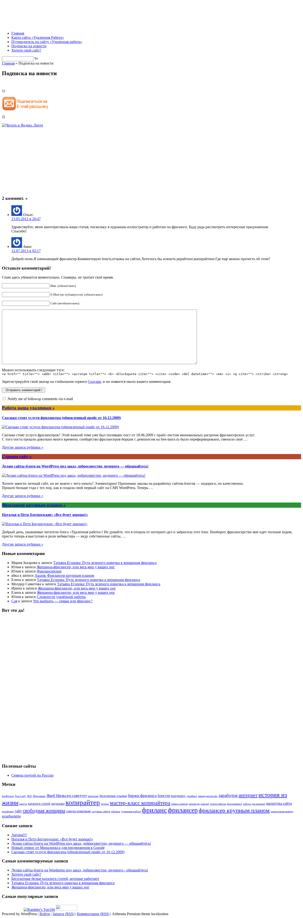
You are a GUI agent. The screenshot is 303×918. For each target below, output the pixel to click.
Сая (14, 601)
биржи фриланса (142, 795)
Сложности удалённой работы (61, 597)
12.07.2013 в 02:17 (26, 251)
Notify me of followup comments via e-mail (40, 399)
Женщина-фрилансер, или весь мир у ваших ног (76, 567)
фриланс (154, 810)
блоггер (164, 796)
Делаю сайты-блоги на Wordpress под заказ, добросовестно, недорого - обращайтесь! (79, 870)
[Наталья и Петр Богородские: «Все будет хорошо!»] (45, 524)
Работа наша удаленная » (28, 407)
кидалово (58, 803)
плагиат (205, 804)
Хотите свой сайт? (26, 50)
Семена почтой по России (32, 775)
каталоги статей (39, 803)
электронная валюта (282, 811)
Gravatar (94, 382)
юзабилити (11, 816)
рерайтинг (8, 811)
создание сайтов (101, 811)
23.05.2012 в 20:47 (26, 219)
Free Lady (20, 796)
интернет (248, 795)
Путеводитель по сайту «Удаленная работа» (46, 42)
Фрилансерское (49, 571)
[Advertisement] (88, 16)
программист (234, 804)
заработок (228, 795)
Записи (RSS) (63, 914)
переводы (194, 804)
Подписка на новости (28, 46)
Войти (45, 914)
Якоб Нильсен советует (67, 795)
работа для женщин (254, 804)
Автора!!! (19, 835)
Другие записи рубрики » (22, 447)
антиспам (93, 796)
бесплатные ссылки (113, 796)
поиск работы (218, 804)
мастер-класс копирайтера (140, 803)
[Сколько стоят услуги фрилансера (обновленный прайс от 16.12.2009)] (60, 427)
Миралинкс (39, 796)
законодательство (208, 796)
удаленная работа (131, 811)
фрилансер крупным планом (234, 810)
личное (105, 804)
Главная (17, 33)
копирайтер (83, 802)
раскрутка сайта (279, 803)
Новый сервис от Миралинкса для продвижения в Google (58, 848)
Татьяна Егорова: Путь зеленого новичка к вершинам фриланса (104, 563)
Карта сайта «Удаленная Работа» (37, 37)
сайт (18, 811)
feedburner (8, 796)
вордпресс (178, 796)
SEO (29, 796)
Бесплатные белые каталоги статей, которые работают (55, 879)
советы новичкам (78, 811)
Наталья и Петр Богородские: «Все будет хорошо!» (45, 515)
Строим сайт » (17, 456)
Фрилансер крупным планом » (34, 505)
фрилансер (183, 810)
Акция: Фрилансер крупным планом (64, 575)
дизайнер (192, 796)
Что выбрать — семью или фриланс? (63, 601)
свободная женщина (44, 810)
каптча (23, 804)
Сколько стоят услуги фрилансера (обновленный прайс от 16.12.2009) (61, 418)
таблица (115, 811)
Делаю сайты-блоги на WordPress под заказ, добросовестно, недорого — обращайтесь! (75, 466)
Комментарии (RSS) (93, 914)
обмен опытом (179, 804)
